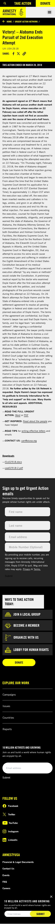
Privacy (26, 569)
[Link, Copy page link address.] (24, 53)
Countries (8, 717)
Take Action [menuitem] (22, 3)
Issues (6, 706)
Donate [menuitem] (47, 4)
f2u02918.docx (13, 461)
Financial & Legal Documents (18, 862)
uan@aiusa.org (29, 440)
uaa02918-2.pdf (14, 467)
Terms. (37, 569)
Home (9, 21)
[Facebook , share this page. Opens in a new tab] (13, 53)
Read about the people (35, 421)
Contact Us (8, 868)
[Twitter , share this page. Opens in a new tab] (18, 53)
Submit (9, 576)
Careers (6, 888)
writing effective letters (33, 430)
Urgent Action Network (26, 21)
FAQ (4, 881)
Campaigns (9, 694)
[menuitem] (5, 3)
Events (5, 875)
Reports (7, 729)
